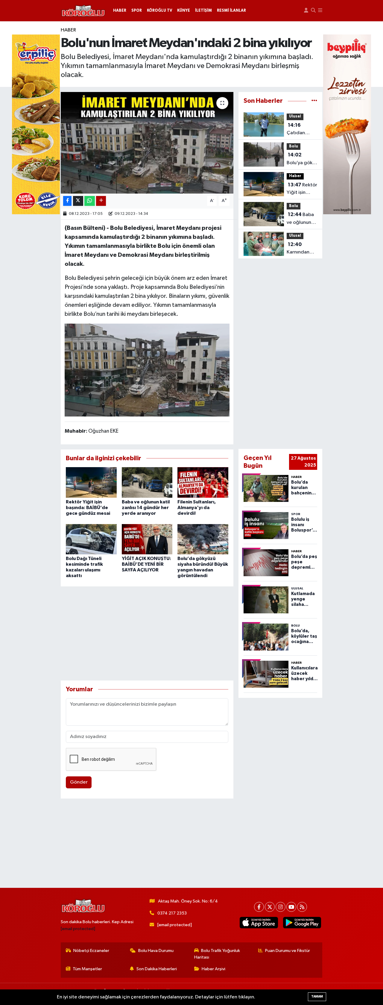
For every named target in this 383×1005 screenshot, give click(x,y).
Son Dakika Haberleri (156, 969)
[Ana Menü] (320, 10)
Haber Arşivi (213, 969)
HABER (119, 11)
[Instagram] (280, 907)
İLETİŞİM (203, 11)
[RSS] (302, 907)
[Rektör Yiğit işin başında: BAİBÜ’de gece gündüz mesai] (91, 482)
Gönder (79, 782)
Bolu (293, 146)
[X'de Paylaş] (78, 201)
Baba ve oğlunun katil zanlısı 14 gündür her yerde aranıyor (146, 508)
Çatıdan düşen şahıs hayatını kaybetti (299, 130)
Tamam (317, 996)
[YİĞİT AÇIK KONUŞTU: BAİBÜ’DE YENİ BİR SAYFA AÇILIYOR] (147, 539)
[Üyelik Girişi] (306, 10)
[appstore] (258, 922)
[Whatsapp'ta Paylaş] (89, 201)
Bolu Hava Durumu (156, 950)
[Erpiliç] (36, 124)
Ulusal (295, 116)
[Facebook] (259, 907)
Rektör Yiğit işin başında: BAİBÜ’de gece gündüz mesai (88, 508)
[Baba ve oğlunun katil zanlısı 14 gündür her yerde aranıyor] (147, 482)
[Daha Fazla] (101, 201)
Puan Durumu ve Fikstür (287, 950)
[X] (270, 907)
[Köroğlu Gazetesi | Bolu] (83, 11)
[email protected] (78, 928)
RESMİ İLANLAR (231, 11)
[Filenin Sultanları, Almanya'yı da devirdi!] (202, 482)
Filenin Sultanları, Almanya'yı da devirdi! (196, 508)
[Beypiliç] (347, 124)
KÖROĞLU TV (159, 11)
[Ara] (313, 10)
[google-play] (302, 922)
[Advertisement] (147, 633)
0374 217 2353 (172, 913)
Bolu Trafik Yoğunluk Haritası (217, 953)
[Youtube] (291, 907)
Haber (68, 30)
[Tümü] (314, 100)
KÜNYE (183, 11)
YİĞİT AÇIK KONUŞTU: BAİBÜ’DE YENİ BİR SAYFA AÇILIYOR (146, 564)
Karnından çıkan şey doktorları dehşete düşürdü (298, 249)
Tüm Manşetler (87, 969)
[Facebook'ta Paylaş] (67, 201)
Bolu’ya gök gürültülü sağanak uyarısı (299, 159)
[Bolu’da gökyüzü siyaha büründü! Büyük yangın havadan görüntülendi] (202, 539)
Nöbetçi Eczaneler (91, 950)
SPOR (136, 11)
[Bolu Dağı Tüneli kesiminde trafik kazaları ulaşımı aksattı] (91, 539)
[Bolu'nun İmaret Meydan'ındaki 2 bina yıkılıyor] (147, 142)
